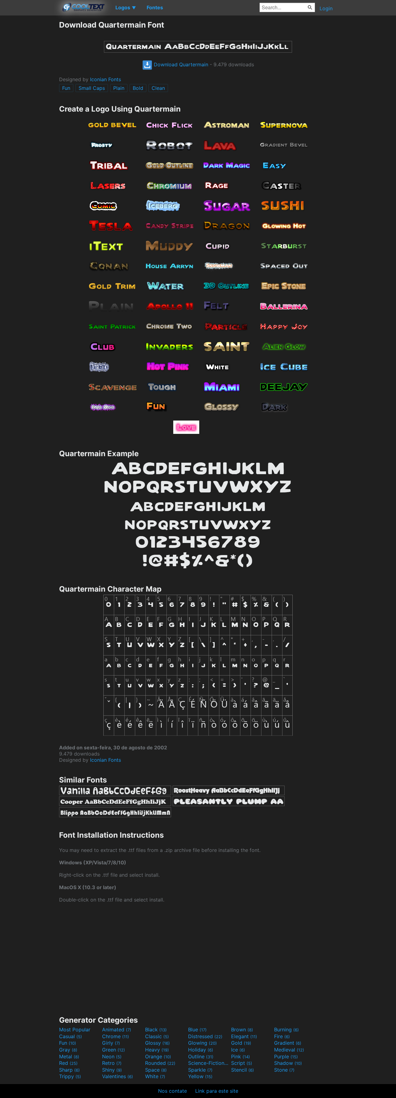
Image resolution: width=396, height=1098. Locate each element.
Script (241, 1063)
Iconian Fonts (105, 79)
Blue (197, 1029)
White (155, 1076)
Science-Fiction (209, 1063)
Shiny (112, 1070)
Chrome (115, 1036)
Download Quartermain (180, 64)
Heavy (157, 1050)
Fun (66, 88)
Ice (238, 1050)
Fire (282, 1036)
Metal (69, 1056)
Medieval (289, 1050)
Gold (241, 1043)
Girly (111, 1043)
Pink (240, 1056)
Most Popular (74, 1029)
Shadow (288, 1063)
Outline (200, 1056)
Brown (242, 1029)
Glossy (157, 1043)
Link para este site (216, 1091)
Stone (284, 1070)
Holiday (200, 1050)
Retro (112, 1063)
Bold (138, 88)
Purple (286, 1056)
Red (68, 1063)
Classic (157, 1036)
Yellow (200, 1076)
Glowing (202, 1043)
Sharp (69, 1070)
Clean (158, 88)
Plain (118, 88)
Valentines (117, 1076)
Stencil (242, 1070)
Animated (116, 1029)
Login (326, 8)
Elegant (244, 1036)
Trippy (70, 1076)
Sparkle (200, 1070)
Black (156, 1029)
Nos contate (172, 1091)
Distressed (205, 1036)
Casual (70, 1036)
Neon (112, 1056)
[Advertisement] (29, 113)
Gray (68, 1050)
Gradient (287, 1043)
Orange (158, 1056)
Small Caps (92, 88)
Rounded (160, 1063)
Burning (286, 1029)
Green (113, 1050)
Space (156, 1070)
